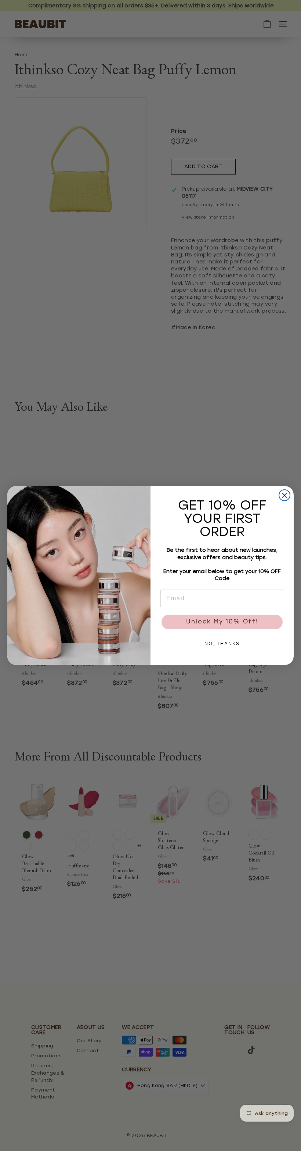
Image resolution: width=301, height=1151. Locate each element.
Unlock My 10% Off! (222, 622)
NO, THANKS (222, 644)
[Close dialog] (284, 495)
